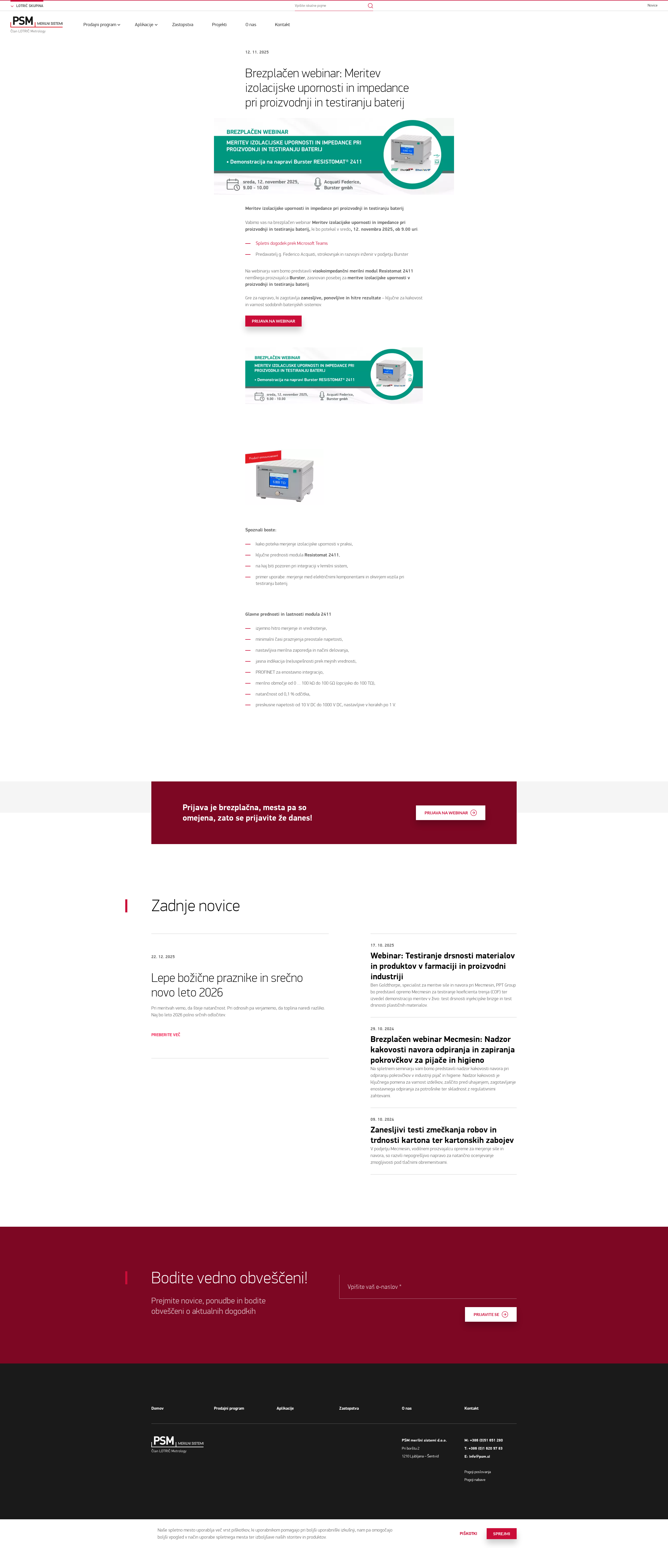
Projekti (219, 24)
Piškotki (468, 1533)
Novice (653, 5)
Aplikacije (144, 24)
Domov (157, 1408)
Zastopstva (182, 24)
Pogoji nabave (474, 1479)
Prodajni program (100, 24)
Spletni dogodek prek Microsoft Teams (292, 243)
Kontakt (282, 24)
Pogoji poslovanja (477, 1471)
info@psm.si (479, 1456)
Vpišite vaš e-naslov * (374, 1286)
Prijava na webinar (273, 321)
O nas (251, 24)
